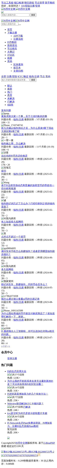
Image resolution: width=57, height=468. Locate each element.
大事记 (11, 51)
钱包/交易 (18, 119)
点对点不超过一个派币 (13, 236)
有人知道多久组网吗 (12, 221)
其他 (9, 61)
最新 (9, 89)
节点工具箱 (7, 2)
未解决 (11, 98)
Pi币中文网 (22, 443)
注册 (32, 6)
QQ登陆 (25, 6)
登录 (37, 6)
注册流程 (18, 39)
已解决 (11, 101)
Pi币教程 (12, 42)
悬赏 (9, 95)
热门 (9, 92)
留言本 (17, 67)
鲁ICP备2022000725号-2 (41, 451)
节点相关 (12, 48)
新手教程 (50, 2)
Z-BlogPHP (49, 443)
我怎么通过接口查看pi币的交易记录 (20, 299)
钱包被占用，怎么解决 (13, 143)
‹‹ (2, 346)
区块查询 (18, 64)
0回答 (10, 104)
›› (9, 346)
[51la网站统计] (39, 455)
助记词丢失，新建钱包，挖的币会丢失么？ (24, 284)
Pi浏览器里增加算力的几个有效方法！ (27, 394)
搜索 (33, 80)
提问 (3, 170)
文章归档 (18, 71)
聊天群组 (29, 2)
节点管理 (39, 2)
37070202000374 (29, 455)
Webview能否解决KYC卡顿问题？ (25, 403)
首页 (9, 29)
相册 (9, 58)
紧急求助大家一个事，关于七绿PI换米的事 (24, 116)
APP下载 (18, 36)
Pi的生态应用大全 (16, 371)
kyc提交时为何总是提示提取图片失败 (27, 413)
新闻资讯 (12, 45)
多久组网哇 (7, 269)
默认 (9, 85)
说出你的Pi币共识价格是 (14, 155)
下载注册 (12, 32)
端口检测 (19, 2)
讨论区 (11, 55)
